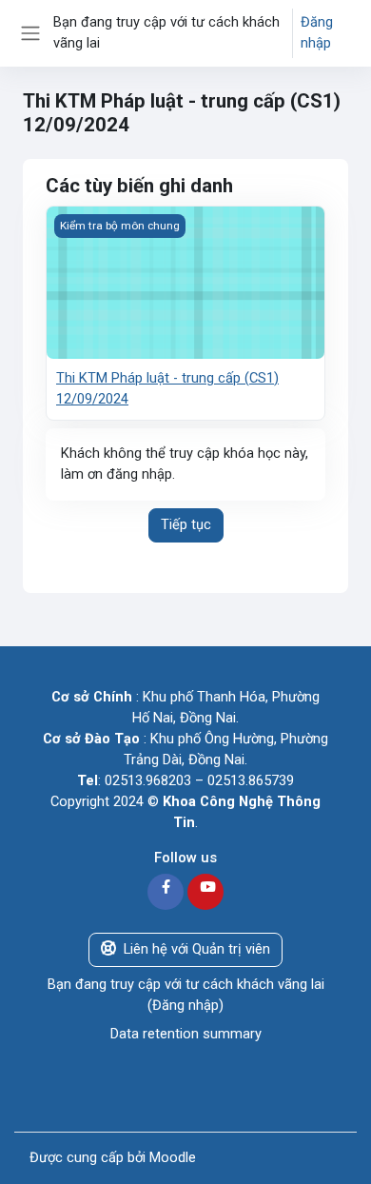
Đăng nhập (317, 32)
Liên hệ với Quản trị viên (197, 948)
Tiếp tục (186, 524)
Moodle (172, 1157)
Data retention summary (186, 1033)
